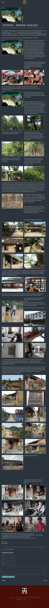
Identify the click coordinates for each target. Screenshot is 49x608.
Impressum (36, 597)
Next (44, 580)
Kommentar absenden (8, 576)
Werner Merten (14, 27)
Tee (36, 198)
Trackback (4, 549)
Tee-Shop (19, 597)
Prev (4, 580)
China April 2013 (31, 27)
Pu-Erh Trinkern (14, 32)
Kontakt (11, 597)
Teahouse (29, 599)
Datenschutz (27, 597)
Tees (31, 195)
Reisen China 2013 (39, 27)
